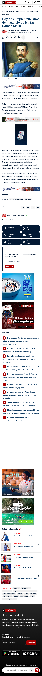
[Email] (10, 37)
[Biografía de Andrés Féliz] (6, 536)
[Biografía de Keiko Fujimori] (6, 568)
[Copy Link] (14, 37)
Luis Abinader (24, 596)
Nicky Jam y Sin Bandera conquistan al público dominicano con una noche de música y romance (21, 341)
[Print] (18, 37)
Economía (33, 593)
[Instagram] (11, 235)
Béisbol (32, 596)
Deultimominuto (7, 591)
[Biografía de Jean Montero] (6, 547)
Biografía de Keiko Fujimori (24, 568)
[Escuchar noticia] (23, 37)
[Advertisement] (21, 437)
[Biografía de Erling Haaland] (6, 558)
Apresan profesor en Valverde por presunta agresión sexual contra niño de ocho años (19, 395)
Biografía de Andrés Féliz (23, 536)
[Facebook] (11, 228)
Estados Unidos (7, 596)
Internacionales (26, 588)
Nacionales (16, 588)
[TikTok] (18, 615)
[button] (25, 2)
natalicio (28, 199)
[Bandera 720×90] (21, 86)
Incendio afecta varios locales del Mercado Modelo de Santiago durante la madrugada (19, 359)
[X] (30, 228)
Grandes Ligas (7, 599)
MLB (14, 599)
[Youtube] (30, 235)
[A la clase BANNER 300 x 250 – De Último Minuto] (18, 287)
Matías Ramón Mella (16, 199)
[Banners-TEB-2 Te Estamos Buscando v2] (21, 119)
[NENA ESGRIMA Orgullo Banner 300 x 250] (18, 483)
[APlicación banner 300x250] (18, 315)
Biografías (5, 15)
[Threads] (30, 242)
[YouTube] (10, 615)
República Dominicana (20, 591)
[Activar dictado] (31, 670)
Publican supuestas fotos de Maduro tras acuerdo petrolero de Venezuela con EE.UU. (20, 377)
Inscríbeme (9, 266)
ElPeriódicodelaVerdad (9, 593)
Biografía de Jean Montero (23, 546)
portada (16, 596)
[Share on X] (7, 37)
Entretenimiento (32, 591)
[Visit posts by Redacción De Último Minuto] (4, 31)
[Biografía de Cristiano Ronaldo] (6, 579)
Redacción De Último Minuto (18, 30)
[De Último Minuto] (9, 2)
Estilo (26, 593)
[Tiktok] (11, 242)
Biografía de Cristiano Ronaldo (25, 578)
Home (3, 11)
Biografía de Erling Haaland (24, 557)
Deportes (20, 593)
